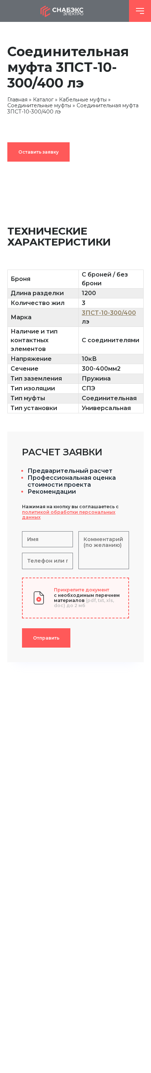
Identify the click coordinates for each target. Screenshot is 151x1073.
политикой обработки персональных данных (68, 514)
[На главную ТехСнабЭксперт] (64, 11)
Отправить (46, 638)
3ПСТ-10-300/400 (109, 312)
